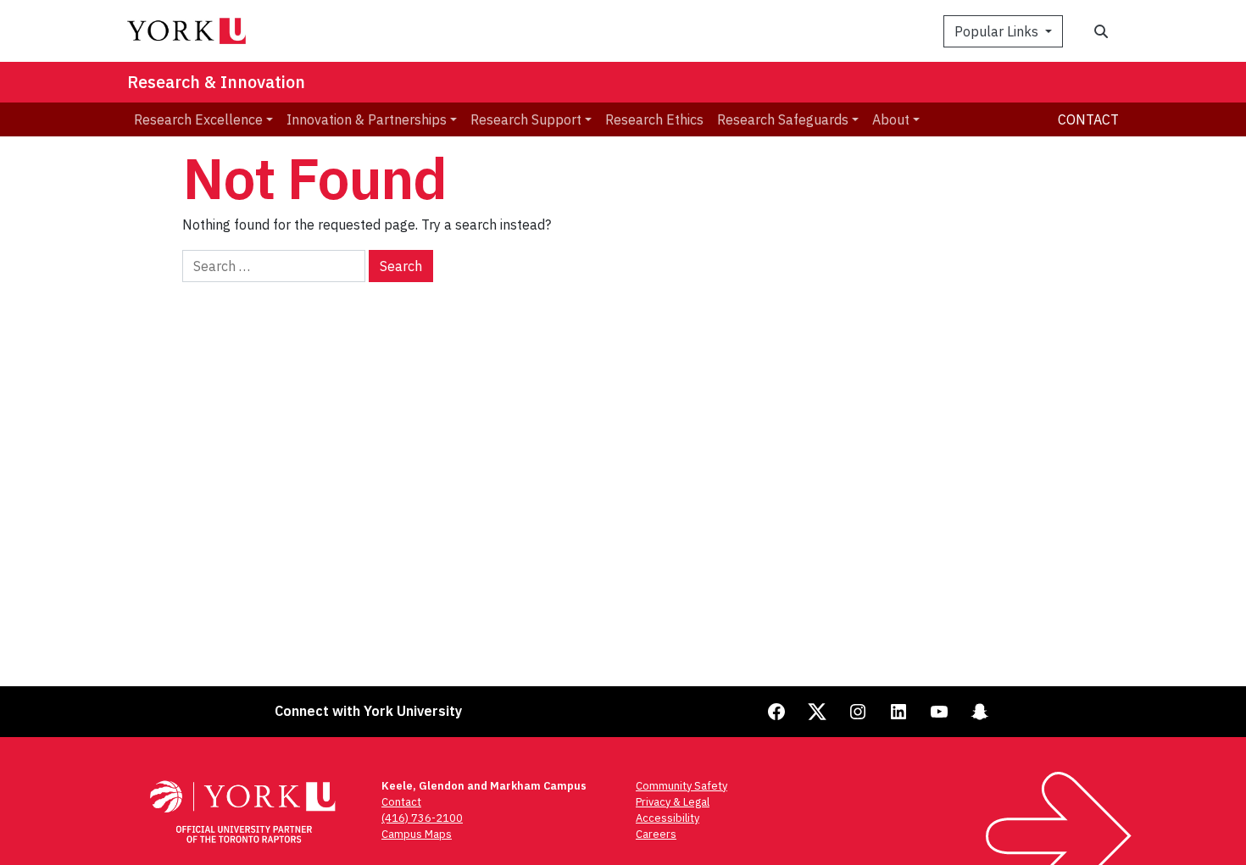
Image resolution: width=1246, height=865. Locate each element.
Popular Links (998, 31)
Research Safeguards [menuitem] (782, 119)
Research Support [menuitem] (525, 119)
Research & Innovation (216, 81)
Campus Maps (416, 834)
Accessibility (667, 818)
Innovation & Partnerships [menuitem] (366, 119)
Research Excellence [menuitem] (198, 119)
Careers (656, 834)
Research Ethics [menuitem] (654, 119)
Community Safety (681, 786)
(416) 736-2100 (422, 818)
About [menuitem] (890, 119)
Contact (1088, 119)
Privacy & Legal (672, 802)
